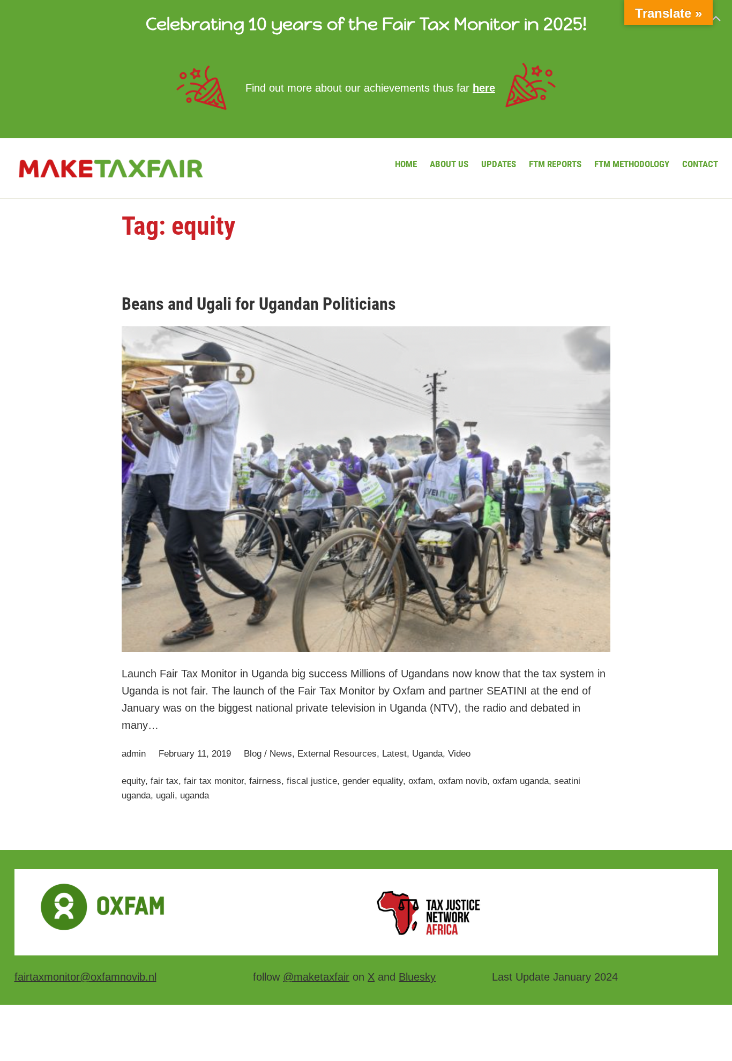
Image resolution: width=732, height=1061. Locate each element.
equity (133, 781)
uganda (194, 795)
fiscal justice (312, 781)
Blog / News (268, 754)
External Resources (337, 754)
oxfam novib (462, 781)
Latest (394, 754)
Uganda (427, 754)
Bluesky (417, 977)
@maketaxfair (316, 977)
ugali (165, 795)
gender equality (372, 781)
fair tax (164, 781)
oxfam (420, 781)
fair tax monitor (214, 781)
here (484, 88)
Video (459, 754)
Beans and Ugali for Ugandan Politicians (259, 303)
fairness (265, 781)
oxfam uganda (520, 781)
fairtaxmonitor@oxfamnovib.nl (85, 977)
